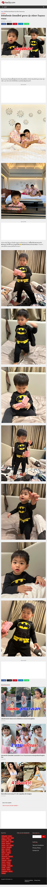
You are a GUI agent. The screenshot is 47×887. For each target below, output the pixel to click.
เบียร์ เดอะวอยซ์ (4, 856)
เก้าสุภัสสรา (9, 852)
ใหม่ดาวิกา (10, 871)
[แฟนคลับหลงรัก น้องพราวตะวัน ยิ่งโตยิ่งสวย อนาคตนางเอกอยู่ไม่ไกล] (23, 702)
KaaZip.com (10, 879)
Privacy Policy (37, 848)
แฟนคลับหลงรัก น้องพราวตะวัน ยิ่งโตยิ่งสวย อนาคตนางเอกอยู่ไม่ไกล (18, 719)
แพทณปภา (8, 862)
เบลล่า (3, 854)
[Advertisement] (23, 69)
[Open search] (44, 7)
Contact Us (36, 850)
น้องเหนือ (3, 843)
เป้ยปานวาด (10, 856)
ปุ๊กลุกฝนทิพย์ (9, 847)
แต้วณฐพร (9, 860)
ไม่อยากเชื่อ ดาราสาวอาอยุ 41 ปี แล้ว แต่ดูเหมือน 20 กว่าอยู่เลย (16, 794)
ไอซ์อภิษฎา (3, 873)
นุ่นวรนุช (9, 839)
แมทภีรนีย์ (3, 867)
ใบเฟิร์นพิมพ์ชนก (5, 871)
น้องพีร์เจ (7, 841)
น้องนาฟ (3, 841)
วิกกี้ (6, 851)
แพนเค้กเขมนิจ (9, 865)
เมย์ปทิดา (3, 858)
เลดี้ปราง (7, 858)
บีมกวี (7, 845)
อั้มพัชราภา (3, 852)
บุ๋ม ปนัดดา (3, 847)
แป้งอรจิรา (3, 862)
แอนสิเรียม (8, 867)
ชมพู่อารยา (3, 838)
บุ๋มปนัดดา (11, 845)
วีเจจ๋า (9, 851)
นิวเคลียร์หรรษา (4, 839)
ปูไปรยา (3, 849)
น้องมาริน (11, 841)
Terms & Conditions (38, 845)
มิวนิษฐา (3, 851)
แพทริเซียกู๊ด (4, 865)
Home (2, 11)
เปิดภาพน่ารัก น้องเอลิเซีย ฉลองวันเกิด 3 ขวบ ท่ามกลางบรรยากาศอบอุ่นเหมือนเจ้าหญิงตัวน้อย (23, 756)
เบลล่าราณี (7, 854)
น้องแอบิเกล (8, 843)
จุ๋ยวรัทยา (10, 836)
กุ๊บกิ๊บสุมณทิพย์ (4, 836)
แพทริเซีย (8, 864)
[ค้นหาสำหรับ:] (39, 836)
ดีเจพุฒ (12, 838)
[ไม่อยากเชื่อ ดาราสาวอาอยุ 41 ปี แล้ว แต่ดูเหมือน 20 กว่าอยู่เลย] (23, 777)
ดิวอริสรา (8, 838)
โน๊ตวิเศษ (8, 869)
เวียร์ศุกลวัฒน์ (4, 860)
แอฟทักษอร (4, 869)
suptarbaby (3, 13)
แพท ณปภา (4, 864)
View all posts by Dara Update (10, 805)
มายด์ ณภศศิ (8, 849)
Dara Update (9, 21)
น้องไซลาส (3, 845)
